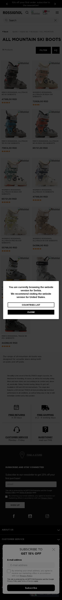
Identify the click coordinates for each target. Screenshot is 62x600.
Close (31, 312)
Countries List (31, 304)
